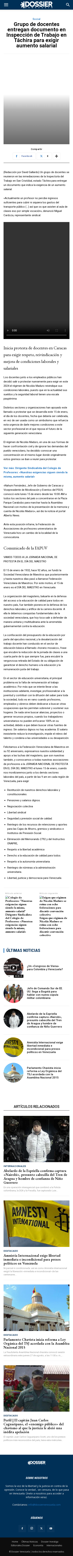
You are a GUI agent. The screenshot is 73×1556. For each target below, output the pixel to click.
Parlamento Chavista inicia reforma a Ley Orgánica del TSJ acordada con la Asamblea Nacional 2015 (44, 1072)
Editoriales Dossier (20, 1545)
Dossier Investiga (49, 1541)
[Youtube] (50, 1528)
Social (37, 19)
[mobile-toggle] (6, 5)
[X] (41, 1528)
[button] (68, 5)
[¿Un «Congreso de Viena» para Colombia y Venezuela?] (13, 968)
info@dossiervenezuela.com (44, 1504)
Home (15, 1541)
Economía (38, 1545)
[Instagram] (31, 1528)
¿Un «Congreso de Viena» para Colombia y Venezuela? (45, 968)
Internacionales (15, 1166)
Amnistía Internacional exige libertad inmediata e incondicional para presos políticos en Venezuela (45, 1047)
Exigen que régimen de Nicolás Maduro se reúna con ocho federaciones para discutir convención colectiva (53, 926)
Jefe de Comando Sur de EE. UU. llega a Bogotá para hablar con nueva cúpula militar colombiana (45, 993)
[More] (56, 156)
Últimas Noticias (29, 1541)
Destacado (11, 1251)
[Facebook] (22, 1528)
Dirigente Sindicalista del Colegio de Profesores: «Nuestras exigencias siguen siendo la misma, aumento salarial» (19, 923)
